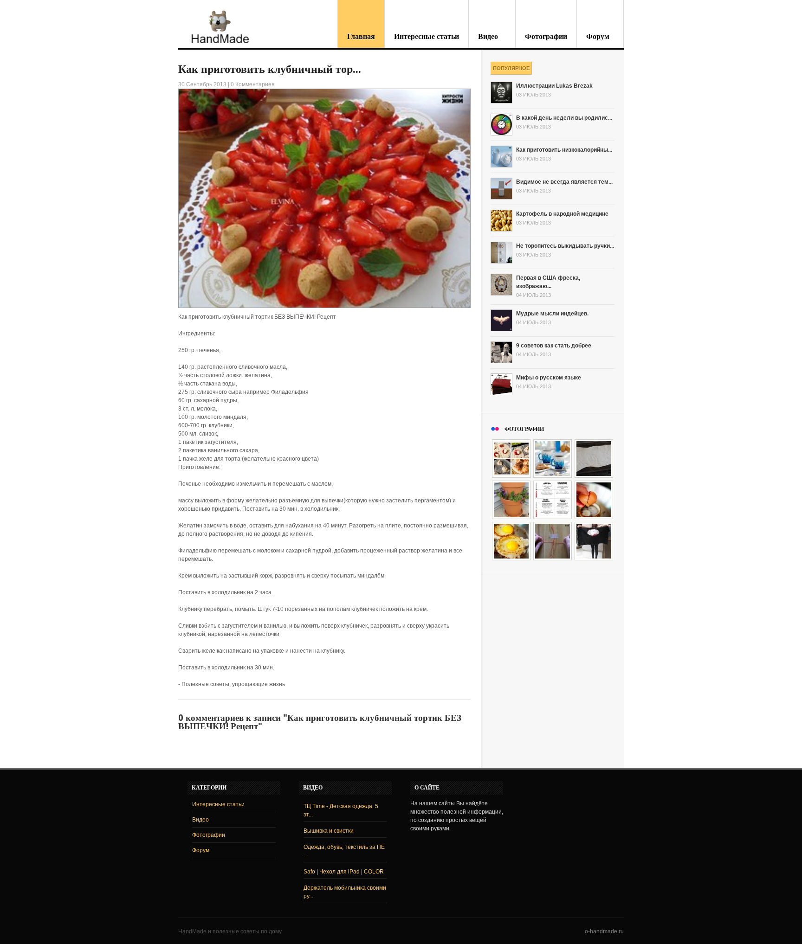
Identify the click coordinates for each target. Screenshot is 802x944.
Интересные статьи (426, 36)
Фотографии (546, 36)
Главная (361, 36)
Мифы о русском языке (548, 377)
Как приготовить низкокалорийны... (564, 150)
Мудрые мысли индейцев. (552, 313)
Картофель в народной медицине (562, 214)
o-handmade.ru (604, 931)
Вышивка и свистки (329, 831)
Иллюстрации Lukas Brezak (554, 86)
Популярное (511, 68)
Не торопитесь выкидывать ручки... (565, 246)
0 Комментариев (252, 84)
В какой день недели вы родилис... (564, 118)
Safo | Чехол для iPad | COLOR (344, 871)
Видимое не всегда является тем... (564, 182)
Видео (488, 36)
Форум (597, 36)
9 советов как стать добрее (553, 345)
